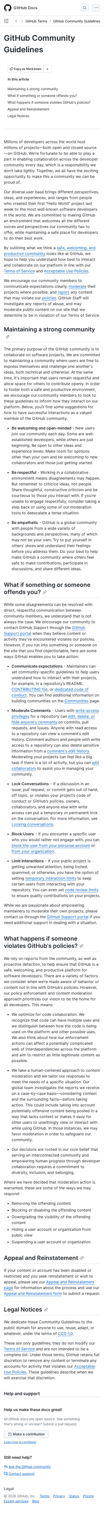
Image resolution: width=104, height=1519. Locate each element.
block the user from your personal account (51, 845)
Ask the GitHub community (30, 1467)
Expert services (16, 1501)
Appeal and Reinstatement (41, 1257)
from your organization (33, 851)
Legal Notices (23, 1309)
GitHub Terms (36, 21)
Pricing (88, 1496)
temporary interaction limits (50, 878)
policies (49, 297)
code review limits (81, 889)
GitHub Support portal (68, 916)
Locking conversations (32, 824)
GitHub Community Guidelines (76, 21)
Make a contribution (29, 1434)
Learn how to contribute (20, 1442)
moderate (77, 286)
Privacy (59, 1496)
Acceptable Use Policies (66, 270)
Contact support (22, 1474)
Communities (77, 700)
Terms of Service (19, 270)
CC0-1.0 (65, 1333)
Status (74, 1496)
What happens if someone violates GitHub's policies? (41, 942)
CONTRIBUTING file (29, 689)
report (63, 292)
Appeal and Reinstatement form (33, 1293)
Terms (44, 1496)
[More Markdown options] (47, 69)
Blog (35, 1501)
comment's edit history (68, 751)
